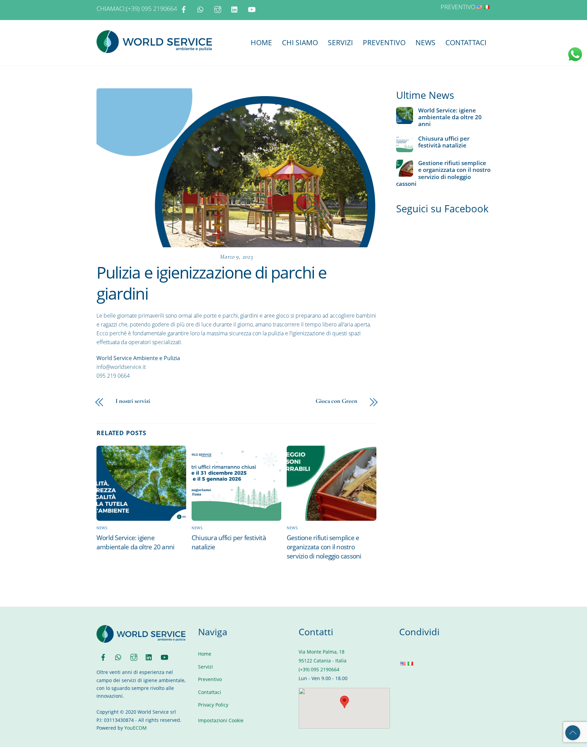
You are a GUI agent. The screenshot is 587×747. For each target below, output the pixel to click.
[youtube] (252, 8)
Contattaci (465, 42)
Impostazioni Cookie (221, 720)
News (425, 42)
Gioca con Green (336, 401)
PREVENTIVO (458, 7)
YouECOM (135, 728)
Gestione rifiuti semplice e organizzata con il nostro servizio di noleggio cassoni (324, 547)
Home (261, 42)
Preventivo (384, 42)
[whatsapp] (201, 8)
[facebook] (184, 8)
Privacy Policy (213, 704)
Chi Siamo (300, 42)
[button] (344, 702)
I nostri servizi (132, 401)
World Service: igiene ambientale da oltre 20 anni (135, 542)
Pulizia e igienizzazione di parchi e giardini (211, 282)
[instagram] (218, 8)
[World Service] (154, 49)
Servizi (340, 42)
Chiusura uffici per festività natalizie (443, 142)
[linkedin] (235, 8)
